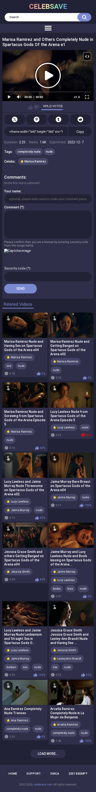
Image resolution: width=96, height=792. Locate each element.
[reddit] (80, 119)
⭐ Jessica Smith (18, 571)
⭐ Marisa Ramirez (33, 161)
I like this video (30, 107)
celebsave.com (43, 784)
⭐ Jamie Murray (18, 658)
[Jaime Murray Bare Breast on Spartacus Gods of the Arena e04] (71, 465)
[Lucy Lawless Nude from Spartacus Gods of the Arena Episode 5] (71, 395)
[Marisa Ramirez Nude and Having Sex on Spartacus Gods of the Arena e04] (25, 325)
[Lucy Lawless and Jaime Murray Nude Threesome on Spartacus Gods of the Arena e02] (25, 465)
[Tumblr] (58, 119)
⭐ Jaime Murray (18, 510)
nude (49, 151)
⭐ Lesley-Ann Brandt (67, 658)
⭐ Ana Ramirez (17, 720)
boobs (57, 588)
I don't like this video (36, 107)
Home (12, 773)
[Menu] (48, 28)
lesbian (11, 667)
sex (9, 366)
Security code (15, 268)
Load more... (48, 754)
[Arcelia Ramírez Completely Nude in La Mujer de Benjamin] (71, 692)
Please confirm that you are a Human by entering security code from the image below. (46, 243)
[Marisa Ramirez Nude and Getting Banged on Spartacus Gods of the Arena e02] (71, 325)
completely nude (29, 151)
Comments (15, 177)
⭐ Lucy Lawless (64, 427)
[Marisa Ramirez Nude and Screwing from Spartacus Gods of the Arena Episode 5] (25, 395)
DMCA (54, 773)
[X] (14, 119)
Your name (12, 191)
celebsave (48, 6)
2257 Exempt (78, 773)
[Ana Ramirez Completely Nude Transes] (25, 692)
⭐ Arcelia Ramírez (65, 724)
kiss (70, 588)
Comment (11, 207)
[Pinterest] (36, 119)
